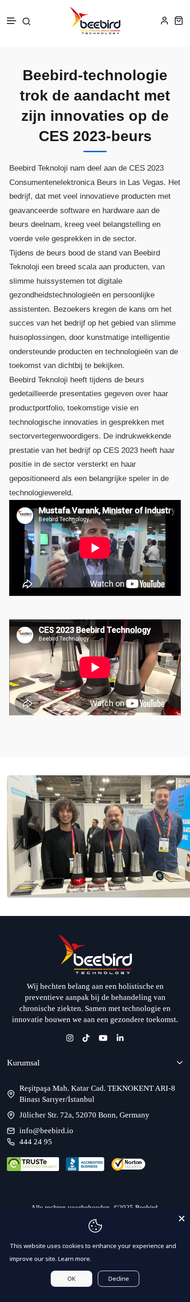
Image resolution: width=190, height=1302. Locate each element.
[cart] (178, 20)
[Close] (181, 1216)
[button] (12, 21)
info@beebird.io (46, 1130)
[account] (164, 20)
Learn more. (74, 1258)
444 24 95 (35, 1141)
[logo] (95, 20)
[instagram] (69, 1037)
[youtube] (103, 1037)
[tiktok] (86, 1037)
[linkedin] (120, 1037)
